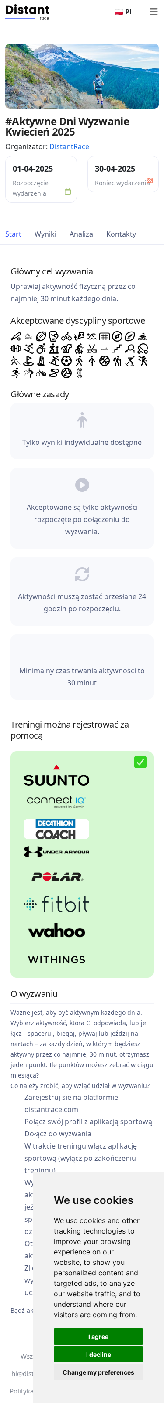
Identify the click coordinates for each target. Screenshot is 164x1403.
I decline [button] (98, 1354)
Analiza (81, 234)
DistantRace (69, 146)
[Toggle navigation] (153, 12)
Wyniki (45, 234)
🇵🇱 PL (124, 12)
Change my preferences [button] (98, 1372)
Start (13, 234)
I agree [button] (98, 1336)
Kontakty (121, 234)
